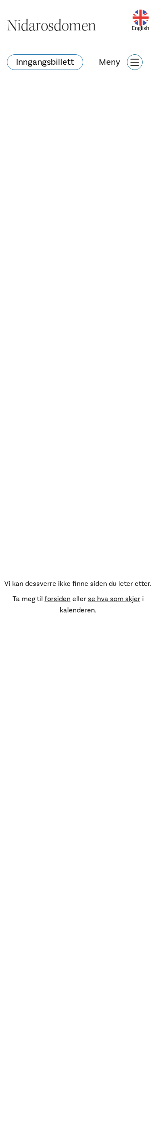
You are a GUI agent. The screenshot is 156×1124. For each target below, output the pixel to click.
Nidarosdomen (51, 25)
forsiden (58, 599)
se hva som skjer (114, 599)
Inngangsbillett (45, 62)
